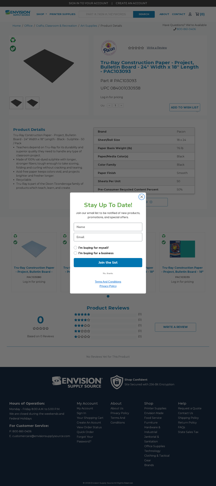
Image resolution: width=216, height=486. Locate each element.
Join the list (108, 262)
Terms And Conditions (108, 281)
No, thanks (108, 273)
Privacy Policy (108, 286)
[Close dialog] (142, 197)
